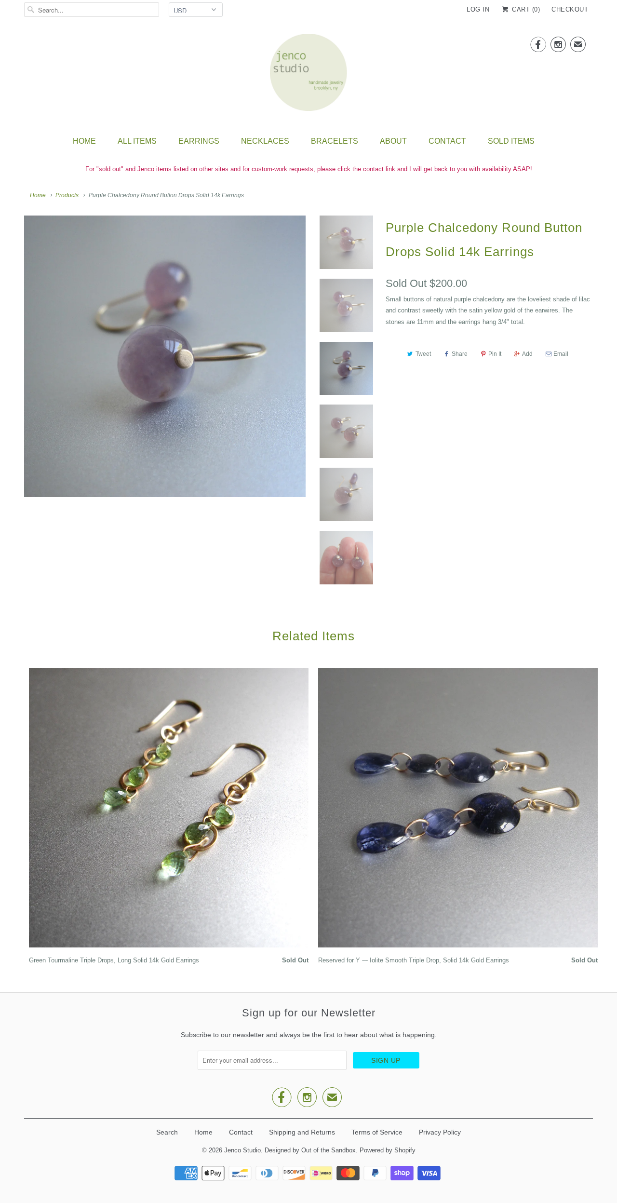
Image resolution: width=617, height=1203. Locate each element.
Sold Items (511, 141)
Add (527, 354)
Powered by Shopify (388, 1150)
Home (84, 141)
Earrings (198, 141)
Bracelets (334, 141)
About (393, 141)
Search (167, 1132)
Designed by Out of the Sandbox (310, 1150)
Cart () (525, 9)
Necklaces (265, 141)
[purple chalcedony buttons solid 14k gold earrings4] (165, 356)
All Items (137, 141)
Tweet (423, 354)
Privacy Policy (440, 1132)
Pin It (494, 354)
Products (67, 195)
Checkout (569, 9)
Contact (447, 141)
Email (560, 354)
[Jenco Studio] (308, 75)
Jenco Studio (242, 1150)
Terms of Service (376, 1132)
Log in (478, 9)
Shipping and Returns (302, 1132)
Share (460, 354)
